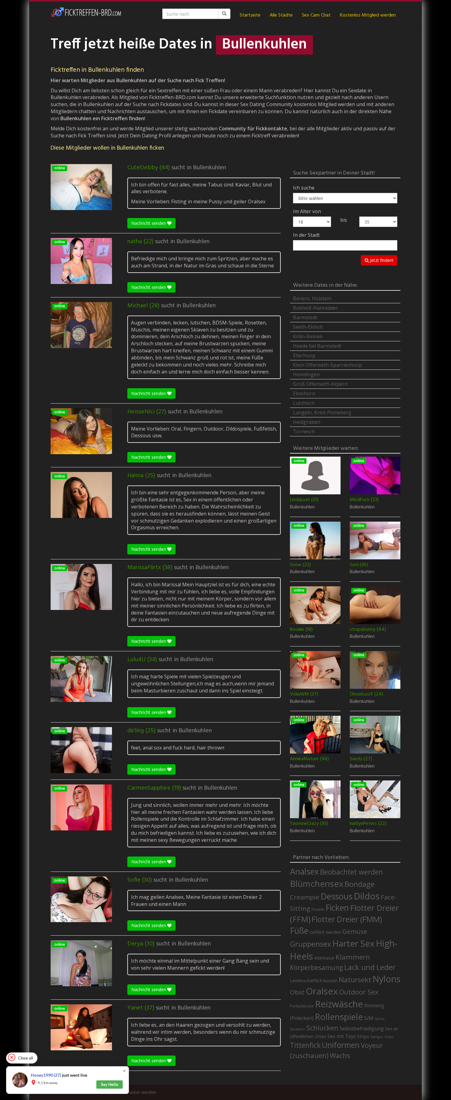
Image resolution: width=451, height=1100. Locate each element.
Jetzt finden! (381, 260)
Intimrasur (324, 958)
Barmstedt (305, 317)
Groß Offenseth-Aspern (320, 384)
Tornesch (304, 431)
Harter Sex (353, 943)
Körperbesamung (316, 967)
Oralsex (322, 991)
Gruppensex (310, 944)
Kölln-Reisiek (308, 336)
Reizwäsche (339, 1004)
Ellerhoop (304, 355)
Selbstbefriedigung (362, 1028)
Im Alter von (307, 211)
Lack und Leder (369, 967)
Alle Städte (281, 15)
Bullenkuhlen (209, 167)
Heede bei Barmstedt (317, 346)
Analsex (304, 871)
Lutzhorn (303, 403)
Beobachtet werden (351, 872)
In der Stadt (306, 235)
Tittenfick (305, 1045)
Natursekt (355, 979)
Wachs (340, 1055)
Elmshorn (304, 393)
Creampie (304, 897)
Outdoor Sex (358, 991)
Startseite (250, 15)
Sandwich (297, 1029)
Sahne (380, 1018)
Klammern (353, 957)
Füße (299, 930)
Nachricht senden (149, 223)
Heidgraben (306, 422)
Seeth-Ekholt (308, 327)
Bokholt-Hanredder (315, 308)
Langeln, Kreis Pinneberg (322, 412)
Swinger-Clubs (381, 1036)
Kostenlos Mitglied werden (368, 15)
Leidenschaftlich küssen (313, 980)
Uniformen (341, 1045)
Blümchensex (316, 883)
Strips (363, 1036)
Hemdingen (306, 374)
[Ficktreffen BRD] (86, 15)
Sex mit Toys (341, 1036)
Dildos (367, 896)
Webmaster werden (136, 1092)
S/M (368, 1017)
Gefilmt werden (325, 932)
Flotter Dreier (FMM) (347, 919)
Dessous (337, 896)
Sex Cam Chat (316, 15)
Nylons (386, 979)
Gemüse (354, 931)
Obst (297, 992)
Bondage (360, 884)
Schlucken (322, 1027)
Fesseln (317, 909)
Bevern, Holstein (312, 298)
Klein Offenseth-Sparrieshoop (327, 365)
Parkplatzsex (302, 1006)
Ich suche (303, 187)
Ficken (337, 907)
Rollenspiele (339, 1016)
